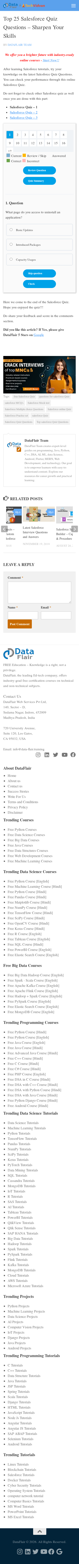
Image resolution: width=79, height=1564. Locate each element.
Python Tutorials (19, 1133)
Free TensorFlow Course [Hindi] (30, 912)
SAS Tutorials (17, 1201)
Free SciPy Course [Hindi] (26, 918)
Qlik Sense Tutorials (22, 1228)
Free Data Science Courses (26, 834)
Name (13, 607)
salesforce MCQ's (14, 402)
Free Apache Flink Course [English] (33, 990)
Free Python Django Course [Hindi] (32, 1100)
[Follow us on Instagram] (38, 754)
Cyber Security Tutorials (24, 1485)
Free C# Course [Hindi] (24, 1068)
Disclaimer (15, 812)
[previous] (4, 529)
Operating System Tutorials (26, 1490)
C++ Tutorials (17, 1370)
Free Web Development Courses (30, 855)
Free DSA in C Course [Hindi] (29, 1079)
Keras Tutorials (18, 1159)
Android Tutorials (20, 1444)
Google (39, 334)
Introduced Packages (28, 245)
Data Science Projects (23, 1316)
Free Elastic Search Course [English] (33, 954)
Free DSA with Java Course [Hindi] (32, 1095)
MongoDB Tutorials (22, 1185)
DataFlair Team (20, 45)
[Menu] (73, 5)
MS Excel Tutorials (21, 1516)
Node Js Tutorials (20, 1417)
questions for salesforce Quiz (54, 396)
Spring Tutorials (19, 1391)
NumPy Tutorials (19, 1149)
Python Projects (18, 1306)
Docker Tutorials (19, 1480)
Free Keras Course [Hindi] (26, 928)
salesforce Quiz (40, 415)
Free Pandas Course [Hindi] (27, 897)
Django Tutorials (19, 1402)
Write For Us (17, 796)
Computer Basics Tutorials (26, 1501)
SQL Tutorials (17, 1175)
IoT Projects (16, 1332)
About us (14, 780)
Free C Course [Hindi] (23, 1063)
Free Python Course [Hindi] (27, 891)
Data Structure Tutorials (24, 1375)
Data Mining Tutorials (23, 1170)
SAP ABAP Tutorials (22, 1433)
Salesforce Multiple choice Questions (24, 409)
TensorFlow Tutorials (22, 1138)
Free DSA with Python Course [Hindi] (34, 1089)
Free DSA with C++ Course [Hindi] (33, 1084)
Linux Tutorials (18, 1464)
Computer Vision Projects (25, 1327)
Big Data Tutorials (20, 1238)
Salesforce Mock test (38, 402)
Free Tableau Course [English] (29, 939)
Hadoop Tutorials (20, 1243)
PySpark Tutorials (20, 1254)
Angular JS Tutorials (22, 1428)
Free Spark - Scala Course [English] (32, 980)
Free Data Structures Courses (28, 850)
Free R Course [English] (24, 933)
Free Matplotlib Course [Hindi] (29, 902)
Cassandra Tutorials (21, 1180)
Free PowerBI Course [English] (29, 949)
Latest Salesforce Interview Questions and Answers (35, 532)
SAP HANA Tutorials (23, 1233)
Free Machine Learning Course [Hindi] (35, 886)
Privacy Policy (18, 807)
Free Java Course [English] (26, 1042)
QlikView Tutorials (21, 1222)
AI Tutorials (16, 1207)
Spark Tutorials (18, 1249)
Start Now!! (51, 60)
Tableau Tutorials (19, 1212)
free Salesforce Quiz (24, 396)
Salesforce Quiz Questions (18, 421)
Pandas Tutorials (19, 1143)
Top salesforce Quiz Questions (52, 421)
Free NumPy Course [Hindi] (27, 907)
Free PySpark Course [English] (29, 1001)
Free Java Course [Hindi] (25, 1047)
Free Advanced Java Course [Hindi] (33, 1053)
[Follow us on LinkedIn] (46, 754)
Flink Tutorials (18, 1259)
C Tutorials (15, 1365)
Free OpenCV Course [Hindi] (28, 923)
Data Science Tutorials (23, 1122)
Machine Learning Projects (26, 1311)
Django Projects (19, 1337)
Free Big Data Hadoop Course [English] (36, 975)
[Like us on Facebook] (73, 754)
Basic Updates (24, 230)
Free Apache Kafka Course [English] (33, 985)
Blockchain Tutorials (22, 1469)
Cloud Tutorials (18, 1275)
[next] (74, 529)
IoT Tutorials (16, 1191)
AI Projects (15, 1321)
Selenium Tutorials (20, 1438)
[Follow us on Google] (59, 1552)
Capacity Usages (25, 260)
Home (12, 775)
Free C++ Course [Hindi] (25, 1058)
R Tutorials (15, 1196)
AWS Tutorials (18, 1280)
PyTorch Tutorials (20, 1164)
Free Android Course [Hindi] (28, 1105)
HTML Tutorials (19, 1407)
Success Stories (18, 791)
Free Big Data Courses (23, 840)
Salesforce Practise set (16, 415)
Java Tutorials (17, 1381)
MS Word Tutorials (21, 1506)
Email (46, 607)
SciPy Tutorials (18, 1154)
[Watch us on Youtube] (64, 754)
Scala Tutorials (18, 1396)
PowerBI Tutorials (20, 1217)
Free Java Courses (20, 845)
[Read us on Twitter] (55, 754)
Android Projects (19, 1348)
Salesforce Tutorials (21, 1474)
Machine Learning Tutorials (27, 1128)
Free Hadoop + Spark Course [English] (35, 996)
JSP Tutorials (17, 1386)
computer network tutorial (25, 1495)
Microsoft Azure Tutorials (25, 1285)
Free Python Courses (22, 829)
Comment (15, 577)
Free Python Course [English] (28, 881)
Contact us (15, 786)
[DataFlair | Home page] (31, 5)
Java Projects (17, 1342)
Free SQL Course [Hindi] (25, 944)
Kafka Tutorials (18, 1264)
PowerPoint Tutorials (22, 1511)
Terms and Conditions (23, 801)
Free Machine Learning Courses (30, 861)
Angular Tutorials (20, 1423)
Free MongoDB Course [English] (31, 1011)
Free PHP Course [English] (27, 1074)
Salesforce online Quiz (59, 409)
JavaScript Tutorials (21, 1412)
